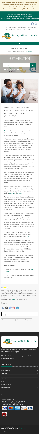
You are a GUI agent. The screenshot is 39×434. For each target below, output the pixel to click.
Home (9, 52)
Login (28, 29)
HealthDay (14, 299)
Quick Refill (31, 27)
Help (14, 27)
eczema (11, 193)
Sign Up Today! (21, 29)
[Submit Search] (33, 65)
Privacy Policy (5, 387)
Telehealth (4, 373)
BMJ (28, 236)
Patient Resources (18, 52)
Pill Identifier (22, 27)
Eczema (4, 320)
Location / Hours (10, 29)
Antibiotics (20, 320)
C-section (7, 131)
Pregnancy (28, 320)
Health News (11, 70)
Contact (3, 379)
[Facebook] (32, 23)
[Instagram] (36, 23)
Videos (22, 70)
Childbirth (11, 320)
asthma (19, 193)
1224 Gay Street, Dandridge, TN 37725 (19, 14)
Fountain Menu (5, 370)
